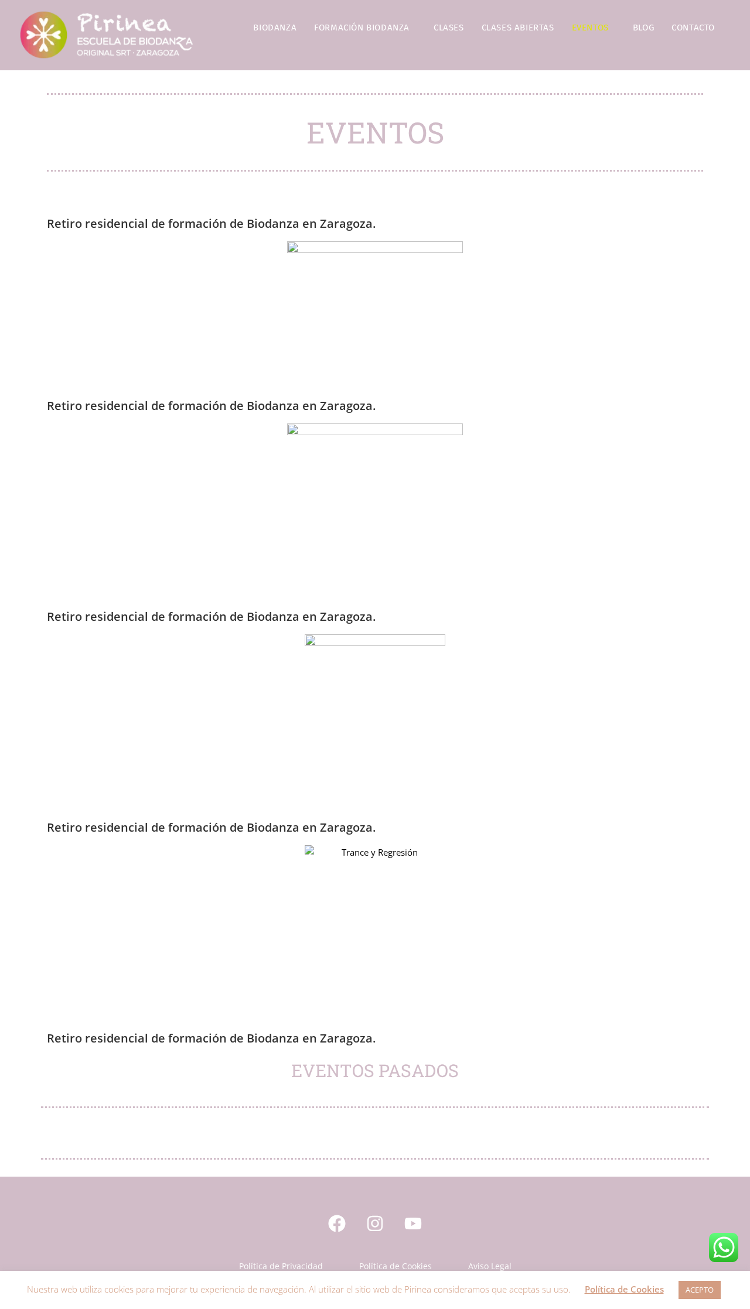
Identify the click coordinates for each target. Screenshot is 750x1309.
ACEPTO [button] (700, 1289)
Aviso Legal (490, 1266)
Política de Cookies (395, 1266)
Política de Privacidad (281, 1266)
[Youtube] (413, 1223)
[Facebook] (336, 1223)
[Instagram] (375, 1223)
